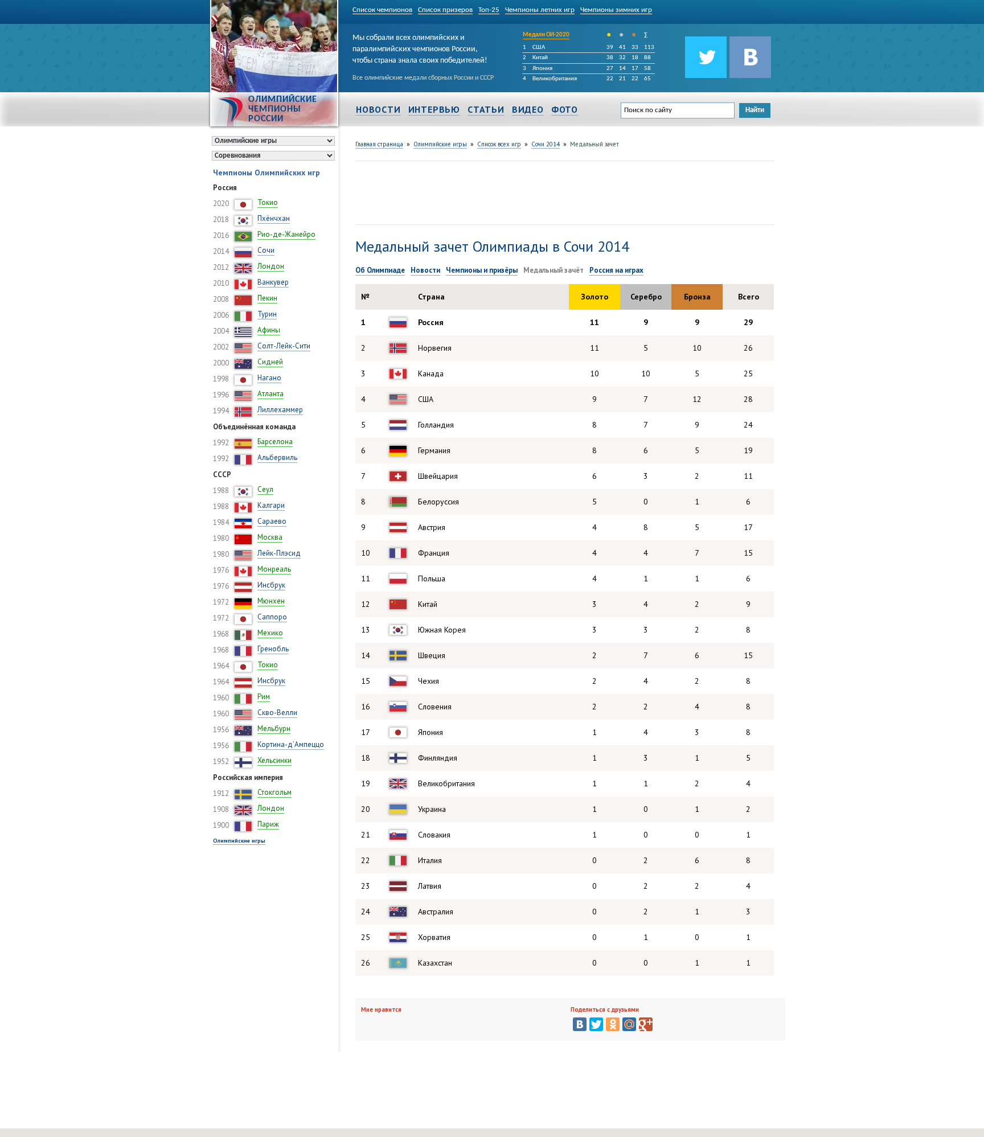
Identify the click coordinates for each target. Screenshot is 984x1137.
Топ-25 (488, 10)
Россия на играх (616, 270)
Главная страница (379, 144)
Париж (268, 824)
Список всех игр (499, 144)
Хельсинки (274, 760)
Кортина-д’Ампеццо (290, 744)
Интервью (434, 109)
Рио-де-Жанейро (286, 234)
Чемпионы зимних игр (616, 10)
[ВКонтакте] (580, 1024)
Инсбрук (271, 585)
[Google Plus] (646, 1024)
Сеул (265, 489)
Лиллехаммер (280, 409)
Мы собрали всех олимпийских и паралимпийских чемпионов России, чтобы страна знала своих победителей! (419, 47)
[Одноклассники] (613, 1024)
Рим (263, 696)
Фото (564, 109)
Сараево (271, 521)
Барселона (275, 441)
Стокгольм (274, 792)
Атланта (270, 394)
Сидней (270, 362)
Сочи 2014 (545, 144)
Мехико (270, 633)
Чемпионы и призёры (482, 270)
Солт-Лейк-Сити (283, 346)
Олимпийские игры (239, 840)
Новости (378, 109)
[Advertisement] (562, 191)
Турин (267, 314)
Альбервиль (277, 457)
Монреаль (274, 569)
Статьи (486, 109)
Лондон (270, 266)
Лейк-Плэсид (279, 553)
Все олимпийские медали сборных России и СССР (423, 78)
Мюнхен (271, 601)
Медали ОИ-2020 (546, 35)
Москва (269, 537)
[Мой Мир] (629, 1024)
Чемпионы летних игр (540, 10)
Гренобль (273, 649)
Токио (267, 202)
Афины (268, 330)
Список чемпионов (382, 10)
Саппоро (272, 617)
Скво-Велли (277, 712)
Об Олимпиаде (380, 270)
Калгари (271, 505)
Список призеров (445, 10)
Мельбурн (273, 728)
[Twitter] (596, 1024)
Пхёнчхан (273, 218)
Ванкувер (273, 282)
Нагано (269, 378)
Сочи (265, 250)
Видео (528, 109)
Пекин (267, 298)
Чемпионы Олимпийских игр (266, 172)
